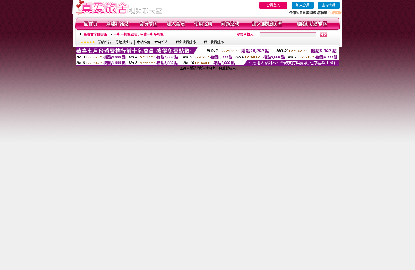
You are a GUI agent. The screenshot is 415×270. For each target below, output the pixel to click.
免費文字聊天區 (95, 35)
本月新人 (161, 42)
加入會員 (302, 5)
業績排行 (104, 42)
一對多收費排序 (184, 42)
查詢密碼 (328, 5)
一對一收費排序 (212, 42)
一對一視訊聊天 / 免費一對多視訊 (139, 35)
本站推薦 (143, 42)
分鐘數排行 (123, 42)
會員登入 (273, 5)
